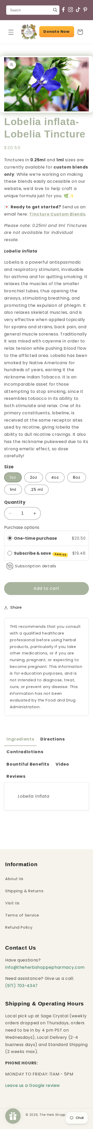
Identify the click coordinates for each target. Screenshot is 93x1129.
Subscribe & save (40, 553)
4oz (55, 477)
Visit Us (12, 903)
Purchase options (21, 527)
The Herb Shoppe (53, 1115)
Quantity (15, 502)
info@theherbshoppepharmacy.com (45, 967)
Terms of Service (22, 915)
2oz (33, 477)
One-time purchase (35, 538)
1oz (13, 477)
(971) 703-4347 (21, 986)
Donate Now (56, 31)
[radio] (9, 538)
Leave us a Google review (32, 1085)
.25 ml (36, 489)
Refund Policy (18, 927)
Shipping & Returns (24, 891)
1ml (13, 489)
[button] (11, 32)
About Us (14, 878)
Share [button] (16, 607)
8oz (76, 477)
